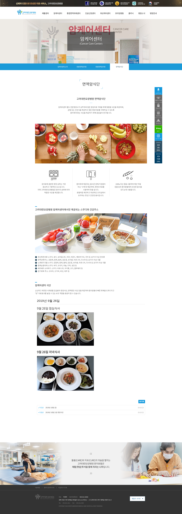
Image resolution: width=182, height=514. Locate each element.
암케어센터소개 (63, 67)
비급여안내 (158, 108)
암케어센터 (58, 13)
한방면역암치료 (101, 67)
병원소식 (141, 13)
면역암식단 (119, 67)
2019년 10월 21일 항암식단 (54, 412)
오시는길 (158, 123)
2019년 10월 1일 (51, 407)
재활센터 (45, 13)
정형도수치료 (158, 100)
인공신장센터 (90, 13)
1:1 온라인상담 (158, 92)
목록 (142, 401)
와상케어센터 (105, 13)
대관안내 (158, 115)
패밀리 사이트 (136, 498)
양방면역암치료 (82, 67)
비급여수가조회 (62, 487)
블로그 (158, 131)
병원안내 (153, 13)
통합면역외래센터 (73, 13)
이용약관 (37, 487)
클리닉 (131, 13)
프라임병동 (119, 13)
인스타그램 (158, 138)
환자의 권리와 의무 (49, 487)
